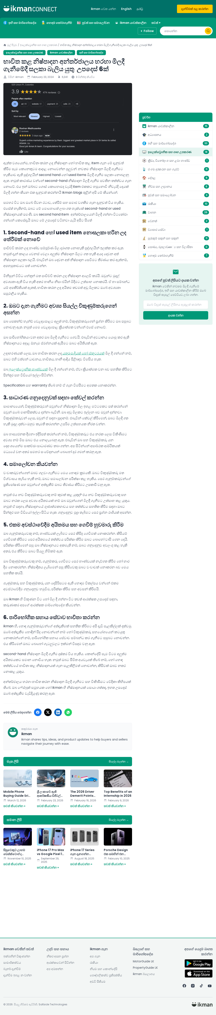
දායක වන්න (176, 315)
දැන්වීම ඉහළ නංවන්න (17, 975)
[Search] (208, 31)
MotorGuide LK (143, 961)
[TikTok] (201, 986)
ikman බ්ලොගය (144, 974)
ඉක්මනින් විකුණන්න (16, 956)
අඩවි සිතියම (97, 981)
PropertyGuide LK (145, 968)
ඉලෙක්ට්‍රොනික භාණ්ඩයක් (28, 369)
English (126, 9)
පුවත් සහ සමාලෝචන (96, 23)
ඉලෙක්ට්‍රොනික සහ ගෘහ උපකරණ (38, 45)
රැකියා (94, 962)
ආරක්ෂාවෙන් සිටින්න (60, 962)
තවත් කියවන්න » (14, 806)
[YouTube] (210, 986)
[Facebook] (184, 986)
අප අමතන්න (55, 969)
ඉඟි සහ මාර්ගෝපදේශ (22, 23)
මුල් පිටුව (12, 45)
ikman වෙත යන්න (103, 9)
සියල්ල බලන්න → (119, 761)
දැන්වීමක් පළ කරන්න (194, 9)
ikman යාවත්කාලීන (133, 23)
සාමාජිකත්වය (12, 962)
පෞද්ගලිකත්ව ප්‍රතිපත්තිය (106, 975)
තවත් (155, 23)
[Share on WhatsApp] (68, 712)
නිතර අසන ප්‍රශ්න (58, 956)
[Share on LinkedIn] (58, 712)
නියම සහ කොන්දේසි (103, 969)
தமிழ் (140, 9)
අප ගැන (95, 956)
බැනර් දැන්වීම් (12, 969)
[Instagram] (193, 986)
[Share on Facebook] (38, 712)
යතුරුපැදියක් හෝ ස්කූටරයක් (83, 353)
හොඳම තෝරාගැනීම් (59, 23)
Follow (147, 31)
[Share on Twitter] (48, 712)
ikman (19, 77)
